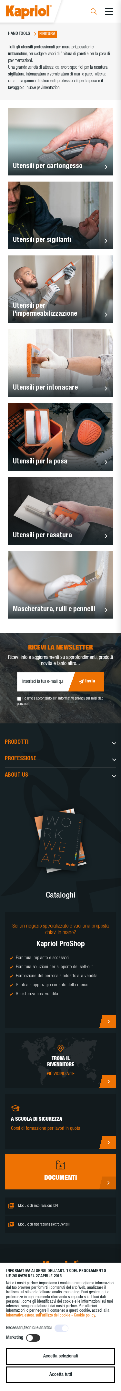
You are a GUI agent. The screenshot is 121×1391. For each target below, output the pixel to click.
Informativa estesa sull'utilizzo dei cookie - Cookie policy (50, 1316)
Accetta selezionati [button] (60, 1356)
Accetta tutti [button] (60, 1374)
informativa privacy (71, 698)
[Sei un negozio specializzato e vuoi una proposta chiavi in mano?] (60, 970)
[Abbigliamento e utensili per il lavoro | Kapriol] (37, 13)
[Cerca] (94, 12)
